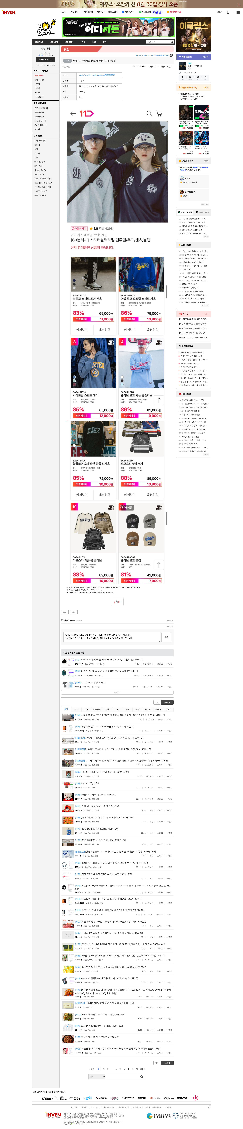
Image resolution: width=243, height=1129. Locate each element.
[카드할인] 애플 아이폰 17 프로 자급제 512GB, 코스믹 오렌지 (108, 899)
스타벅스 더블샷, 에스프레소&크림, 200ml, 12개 (102, 772)
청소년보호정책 (123, 1107)
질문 (37, 92)
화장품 (148, 709)
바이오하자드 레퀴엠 (42, 187)
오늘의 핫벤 (39, 112)
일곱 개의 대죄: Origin (42, 178)
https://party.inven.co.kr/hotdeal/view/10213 (152, 55)
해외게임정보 (39, 162)
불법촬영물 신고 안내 (140, 1107)
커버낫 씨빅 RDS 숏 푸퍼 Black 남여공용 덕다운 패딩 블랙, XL (109, 660)
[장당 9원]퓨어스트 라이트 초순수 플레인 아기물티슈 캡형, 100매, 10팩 (115, 851)
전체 (66, 709)
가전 (127, 709)
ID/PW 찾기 (51, 65)
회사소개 (74, 1107)
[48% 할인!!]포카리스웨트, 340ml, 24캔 (97, 829)
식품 (86, 709)
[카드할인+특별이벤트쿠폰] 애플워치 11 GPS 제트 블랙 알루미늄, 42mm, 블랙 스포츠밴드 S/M (122, 887)
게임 (107, 709)
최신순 (79, 620)
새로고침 (169, 620)
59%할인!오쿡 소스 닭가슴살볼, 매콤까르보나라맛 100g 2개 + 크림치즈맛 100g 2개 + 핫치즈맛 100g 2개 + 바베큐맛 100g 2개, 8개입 (123, 992)
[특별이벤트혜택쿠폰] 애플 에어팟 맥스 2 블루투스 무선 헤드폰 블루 (112, 863)
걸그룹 (37, 153)
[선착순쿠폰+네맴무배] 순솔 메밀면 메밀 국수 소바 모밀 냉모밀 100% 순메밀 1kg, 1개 (120, 955)
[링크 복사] (171, 55)
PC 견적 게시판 (40, 125)
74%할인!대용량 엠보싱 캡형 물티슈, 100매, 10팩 (104, 1003)
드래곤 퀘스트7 (40, 191)
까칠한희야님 (148, 664)
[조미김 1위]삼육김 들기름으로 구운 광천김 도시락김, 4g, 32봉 (109, 933)
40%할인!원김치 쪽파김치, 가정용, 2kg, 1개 (99, 1014)
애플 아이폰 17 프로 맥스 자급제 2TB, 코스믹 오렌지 (104, 726)
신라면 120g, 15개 (87, 783)
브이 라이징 (39, 174)
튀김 (151, 810)
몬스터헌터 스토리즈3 (43, 183)
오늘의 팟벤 (39, 116)
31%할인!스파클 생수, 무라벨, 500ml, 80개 (99, 1026)
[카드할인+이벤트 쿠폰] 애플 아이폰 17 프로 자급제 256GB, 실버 (110, 910)
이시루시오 (150, 719)
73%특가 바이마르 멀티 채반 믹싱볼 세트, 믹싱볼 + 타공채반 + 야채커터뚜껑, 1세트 (121, 760)
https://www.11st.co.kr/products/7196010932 (97, 75)
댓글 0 (169, 67)
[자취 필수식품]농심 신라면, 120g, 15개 (97, 806)
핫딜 (66, 49)
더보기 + (117, 692)
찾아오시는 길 (156, 1107)
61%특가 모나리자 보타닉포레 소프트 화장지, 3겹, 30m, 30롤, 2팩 (113, 749)
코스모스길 (149, 742)
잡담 (37, 88)
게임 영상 (38, 166)
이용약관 (94, 1107)
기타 (168, 709)
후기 (37, 84)
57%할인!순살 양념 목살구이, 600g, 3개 (98, 1037)
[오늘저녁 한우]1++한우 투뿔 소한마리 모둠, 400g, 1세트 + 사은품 (110, 921)
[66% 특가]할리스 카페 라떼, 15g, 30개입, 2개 (100, 840)
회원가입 (39, 65)
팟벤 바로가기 (40, 141)
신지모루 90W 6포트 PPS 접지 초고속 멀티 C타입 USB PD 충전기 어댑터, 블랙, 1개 (120, 715)
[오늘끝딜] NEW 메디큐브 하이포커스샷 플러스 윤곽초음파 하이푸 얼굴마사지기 (118, 1048)
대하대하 (149, 776)
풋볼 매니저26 (40, 195)
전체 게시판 (39, 80)
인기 (76, 709)
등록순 (72, 620)
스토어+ (206, 88)
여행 (36, 157)
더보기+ (206, 57)
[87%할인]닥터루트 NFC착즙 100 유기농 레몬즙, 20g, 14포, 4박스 (111, 967)
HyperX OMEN (40, 170)
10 (137, 1069)
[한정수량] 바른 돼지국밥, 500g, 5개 (96, 794)
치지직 (37, 145)
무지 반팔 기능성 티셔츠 (90, 682)
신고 (74, 612)
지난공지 (38, 97)
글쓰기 (167, 702)
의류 (138, 709)
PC (117, 709)
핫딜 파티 (45, 48)
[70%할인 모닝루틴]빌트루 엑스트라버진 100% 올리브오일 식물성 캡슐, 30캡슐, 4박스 (121, 944)
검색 (142, 1076)
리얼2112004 (147, 687)
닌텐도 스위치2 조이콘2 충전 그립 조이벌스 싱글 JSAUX (106, 978)
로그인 (219, 12)
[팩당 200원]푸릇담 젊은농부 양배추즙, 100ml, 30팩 (103, 874)
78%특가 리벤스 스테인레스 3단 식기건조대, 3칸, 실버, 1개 (109, 738)
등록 (166, 637)
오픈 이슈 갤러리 (41, 108)
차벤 (36, 149)
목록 (65, 612)
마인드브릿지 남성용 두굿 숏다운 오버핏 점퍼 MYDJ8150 (106, 671)
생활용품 (97, 709)
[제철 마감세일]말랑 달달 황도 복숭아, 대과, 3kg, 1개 (104, 817)
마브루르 (66, 67)
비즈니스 (84, 1107)
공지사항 (168, 1107)
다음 (142, 1069)
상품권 (158, 709)
